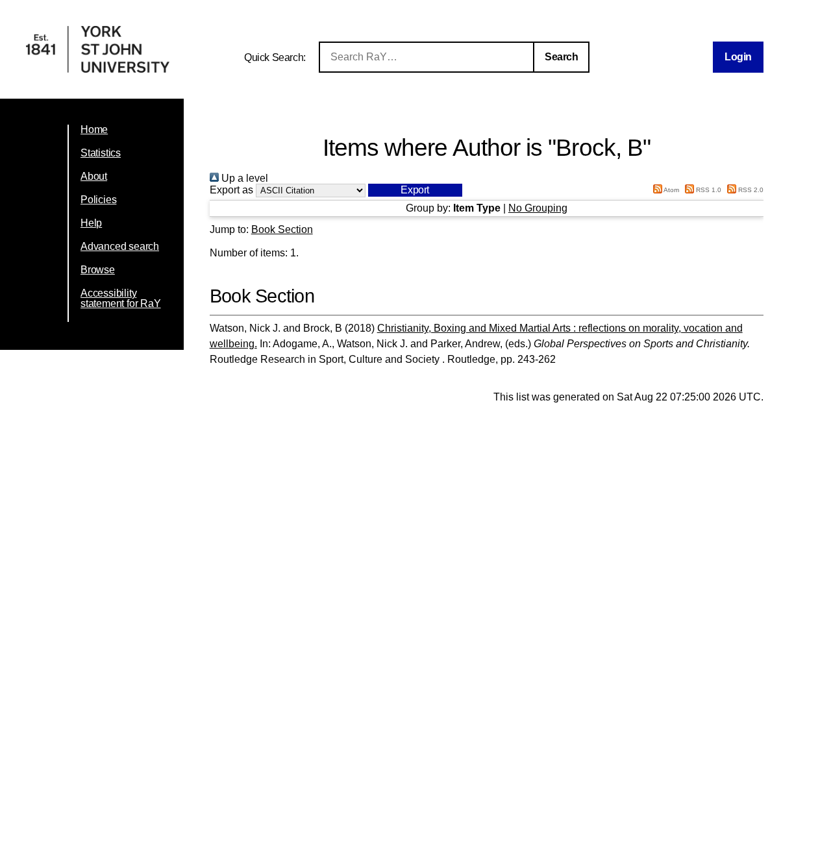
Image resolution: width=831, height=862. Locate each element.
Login (738, 56)
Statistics (101, 152)
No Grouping (537, 208)
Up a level (243, 178)
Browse (98, 269)
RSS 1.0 (707, 189)
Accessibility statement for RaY (121, 298)
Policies (98, 199)
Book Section (282, 229)
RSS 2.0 (749, 189)
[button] (415, 190)
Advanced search (120, 246)
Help (91, 222)
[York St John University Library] (97, 69)
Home (94, 129)
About (94, 176)
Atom (670, 189)
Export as (231, 189)
